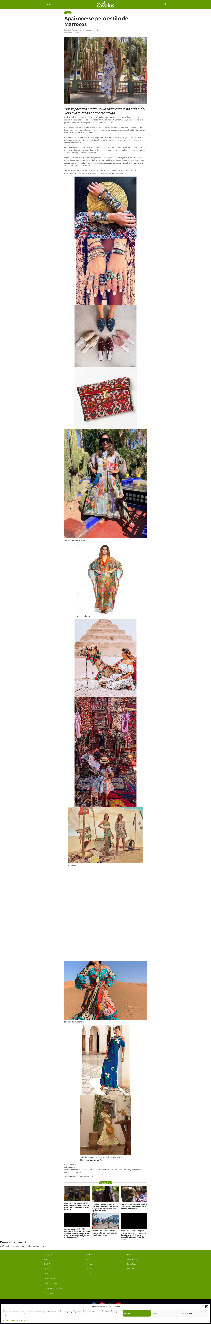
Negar (155, 1313)
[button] (207, 1306)
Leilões (88, 1282)
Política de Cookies (9, 1320)
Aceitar (127, 1313)
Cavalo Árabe (48, 1287)
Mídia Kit (130, 1292)
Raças (46, 1282)
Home (80, 1176)
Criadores (89, 1287)
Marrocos (89, 1176)
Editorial (88, 1292)
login (19, 1269)
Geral (46, 1297)
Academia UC (132, 1282)
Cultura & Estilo (49, 1301)
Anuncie (88, 1297)
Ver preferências (187, 1313)
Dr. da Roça (131, 1287)
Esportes (47, 1292)
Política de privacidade (23, 1320)
